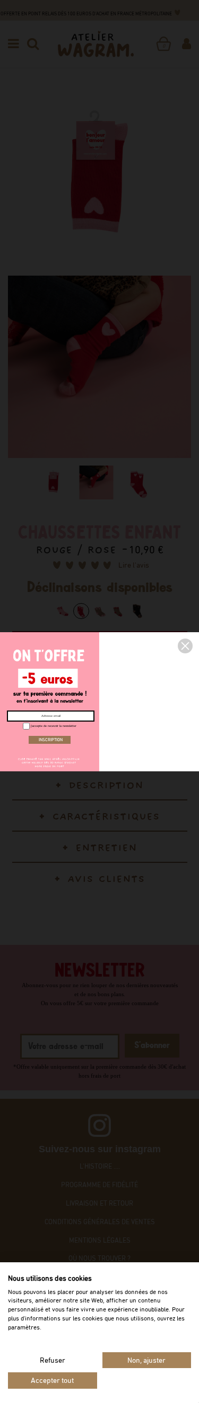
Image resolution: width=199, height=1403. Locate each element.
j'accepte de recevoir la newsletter (52, 725)
